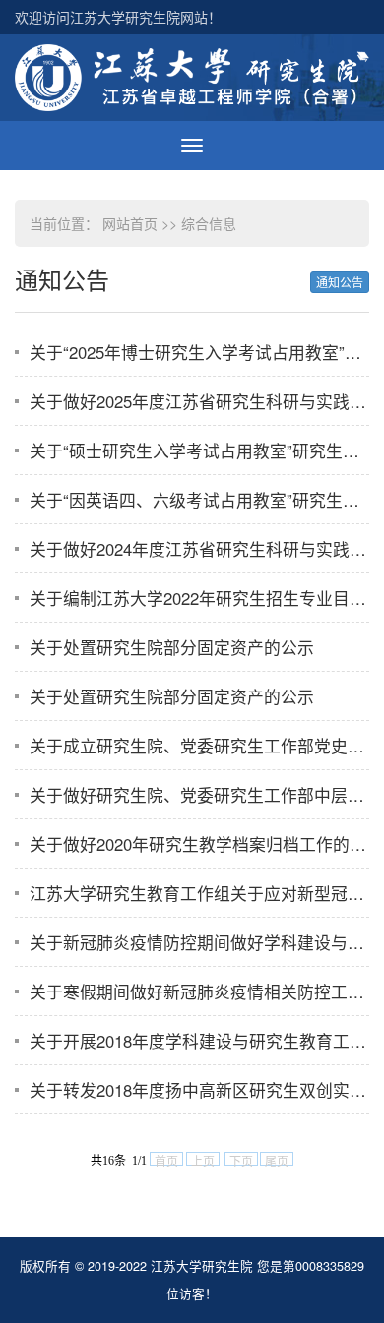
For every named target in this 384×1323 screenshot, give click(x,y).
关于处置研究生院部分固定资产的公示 (172, 647)
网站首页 (130, 223)
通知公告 (339, 281)
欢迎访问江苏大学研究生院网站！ (118, 17)
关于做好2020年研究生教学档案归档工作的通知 (206, 844)
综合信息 (208, 223)
